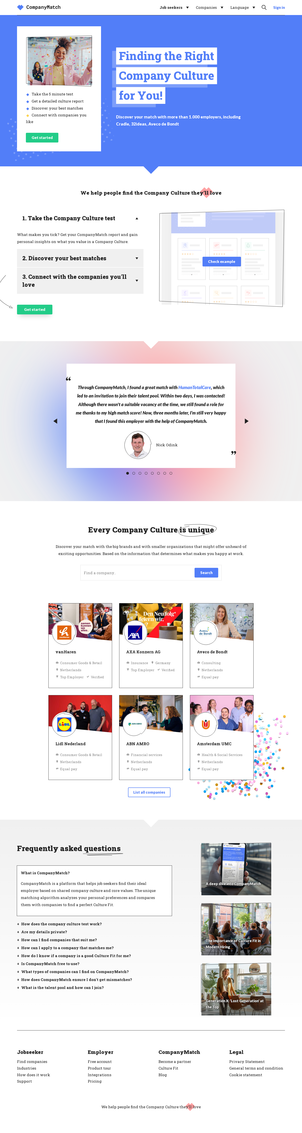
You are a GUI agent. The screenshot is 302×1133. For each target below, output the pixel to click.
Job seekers (171, 7)
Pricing (95, 1081)
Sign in (279, 7)
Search (206, 572)
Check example (221, 261)
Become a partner (175, 1061)
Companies (206, 7)
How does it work (33, 1074)
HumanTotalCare (194, 387)
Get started (42, 137)
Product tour (99, 1068)
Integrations (99, 1074)
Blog (163, 1074)
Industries (26, 1068)
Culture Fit (168, 1068)
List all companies (149, 792)
